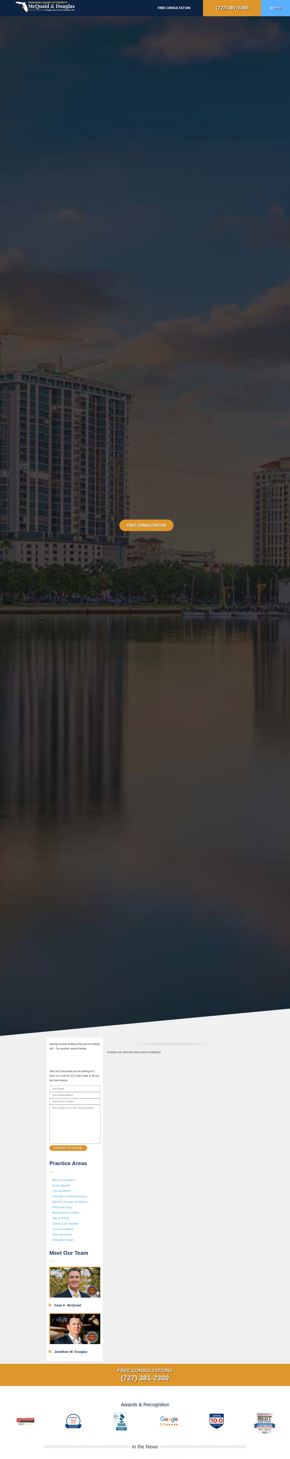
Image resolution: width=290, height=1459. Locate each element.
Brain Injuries (61, 1185)
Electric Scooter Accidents (69, 1201)
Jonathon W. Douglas (70, 1352)
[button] (74, 1305)
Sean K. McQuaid (67, 1305)
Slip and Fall (60, 1218)
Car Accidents (61, 1191)
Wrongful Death (62, 1240)
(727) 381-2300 (232, 8)
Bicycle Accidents (64, 1180)
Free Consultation (174, 8)
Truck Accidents (63, 1229)
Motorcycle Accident (65, 1212)
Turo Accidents (62, 1234)
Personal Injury (62, 1207)
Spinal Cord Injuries (65, 1223)
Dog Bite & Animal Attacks (69, 1196)
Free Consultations (145, 1370)
